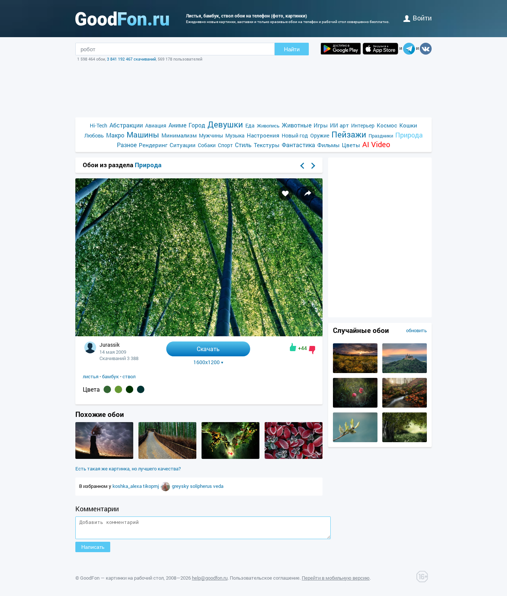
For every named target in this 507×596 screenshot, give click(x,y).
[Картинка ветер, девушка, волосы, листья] (104, 457)
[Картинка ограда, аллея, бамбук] (167, 457)
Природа (409, 135)
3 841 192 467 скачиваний (131, 59)
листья (90, 376)
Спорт (225, 145)
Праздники (381, 135)
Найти (292, 49)
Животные (296, 125)
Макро (115, 135)
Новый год (295, 135)
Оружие (319, 135)
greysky (181, 486)
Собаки (207, 145)
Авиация (155, 125)
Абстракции (126, 125)
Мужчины (211, 135)
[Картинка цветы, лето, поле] (355, 371)
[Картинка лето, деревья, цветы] (404, 440)
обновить (416, 330)
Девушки (225, 124)
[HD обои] (341, 49)
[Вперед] (313, 166)
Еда (250, 125)
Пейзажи (348, 134)
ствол (128, 376)
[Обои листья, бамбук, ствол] (199, 334)
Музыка (235, 135)
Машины (143, 134)
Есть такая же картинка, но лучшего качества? (128, 468)
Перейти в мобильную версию (336, 577)
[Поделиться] (307, 193)
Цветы (351, 145)
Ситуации (183, 145)
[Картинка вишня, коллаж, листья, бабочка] (230, 457)
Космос (387, 125)
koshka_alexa (127, 486)
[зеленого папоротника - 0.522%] (107, 389)
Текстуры (266, 145)
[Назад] (302, 166)
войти (422, 17)
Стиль (243, 145)
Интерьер (362, 125)
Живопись (268, 125)
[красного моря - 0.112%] (140, 389)
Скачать (208, 349)
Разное (127, 145)
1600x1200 (206, 362)
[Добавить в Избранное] (285, 193)
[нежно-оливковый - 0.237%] (118, 389)
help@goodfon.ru (210, 577)
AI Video (376, 144)
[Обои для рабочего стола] (122, 19)
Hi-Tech (98, 125)
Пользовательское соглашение (265, 577)
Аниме (177, 125)
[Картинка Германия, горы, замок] (404, 371)
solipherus (201, 486)
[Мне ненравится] (312, 350)
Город (197, 125)
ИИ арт (339, 125)
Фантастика (298, 145)
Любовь (94, 135)
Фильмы (328, 145)
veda (218, 486)
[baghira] (166, 486)
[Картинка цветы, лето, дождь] (355, 405)
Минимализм (179, 135)
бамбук (110, 376)
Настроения (263, 135)
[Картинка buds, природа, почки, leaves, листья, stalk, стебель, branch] (355, 440)
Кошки (408, 125)
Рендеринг (153, 145)
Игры (321, 125)
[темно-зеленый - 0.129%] (129, 389)
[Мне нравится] (293, 347)
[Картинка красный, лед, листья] (294, 457)
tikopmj (151, 486)
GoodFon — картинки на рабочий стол (122, 577)
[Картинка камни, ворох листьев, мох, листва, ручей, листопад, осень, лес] (404, 405)
